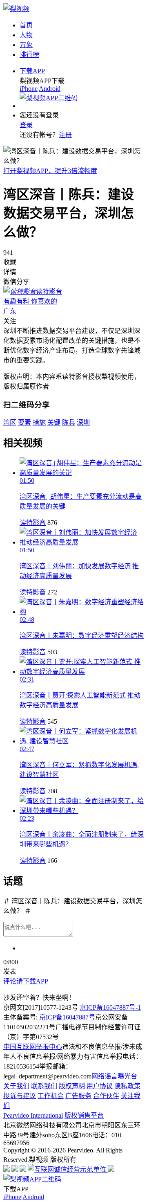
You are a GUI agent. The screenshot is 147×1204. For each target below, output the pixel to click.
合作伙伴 (106, 1095)
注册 (65, 134)
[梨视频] (16, 8)
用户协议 (100, 1085)
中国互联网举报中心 (32, 1046)
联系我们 (44, 1085)
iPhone (29, 88)
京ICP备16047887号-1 (110, 1007)
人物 (26, 35)
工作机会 (51, 1095)
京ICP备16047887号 (67, 1017)
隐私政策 (127, 1085)
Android (49, 88)
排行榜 (29, 54)
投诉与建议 (19, 1095)
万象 (26, 44)
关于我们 (16, 1085)
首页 (26, 25)
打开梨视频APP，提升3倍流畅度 (50, 170)
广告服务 (78, 1095)
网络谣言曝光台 (114, 1076)
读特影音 (33, 522)
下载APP (32, 71)
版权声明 (72, 1085)
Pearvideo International (33, 1115)
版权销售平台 (84, 1115)
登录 (26, 125)
